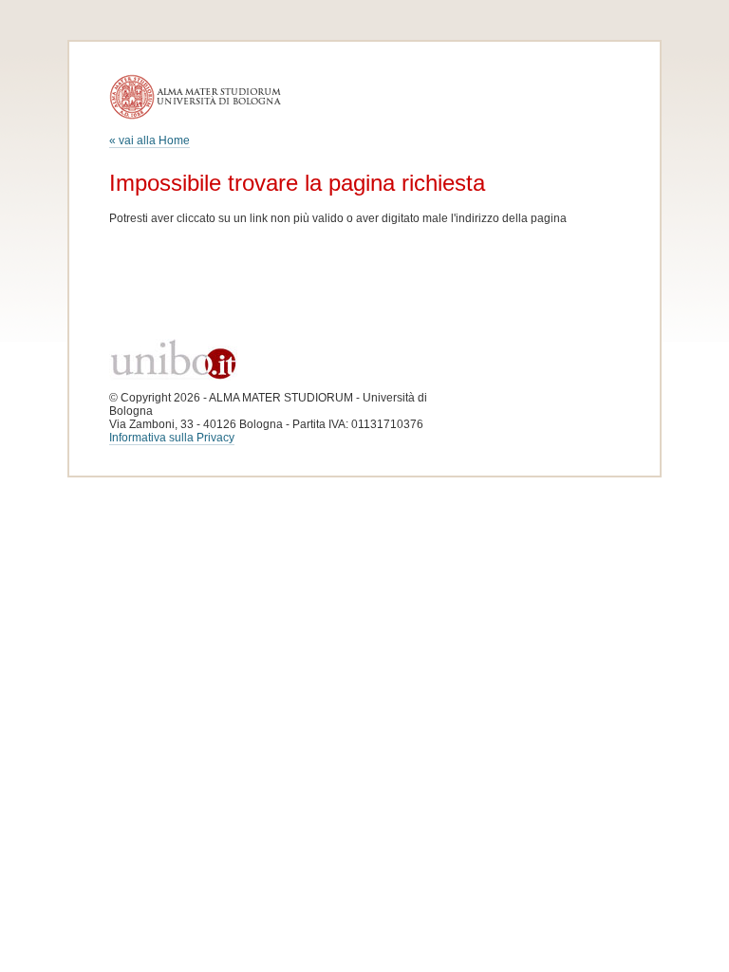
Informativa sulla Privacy (171, 437)
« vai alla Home (149, 140)
